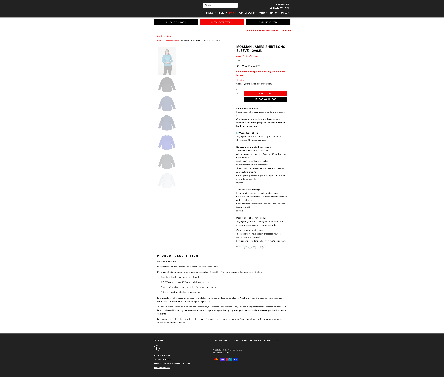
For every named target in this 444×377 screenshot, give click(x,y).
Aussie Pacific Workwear (247, 56)
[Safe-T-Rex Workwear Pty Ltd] (164, 8)
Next (169, 36)
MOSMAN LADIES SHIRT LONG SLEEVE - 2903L (260, 49)
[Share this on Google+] (258, 247)
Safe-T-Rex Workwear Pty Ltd (230, 350)
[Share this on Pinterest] (255, 247)
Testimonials (222, 340)
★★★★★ (268, 30)
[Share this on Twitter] (244, 247)
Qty (237, 89)
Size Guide (241, 80)
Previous (161, 36)
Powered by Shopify (220, 353)
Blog (236, 340)
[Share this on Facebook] (250, 247)
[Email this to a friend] (262, 247)
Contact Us (271, 340)
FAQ (244, 340)
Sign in (276, 8)
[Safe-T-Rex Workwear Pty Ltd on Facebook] (157, 348)
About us (255, 340)
